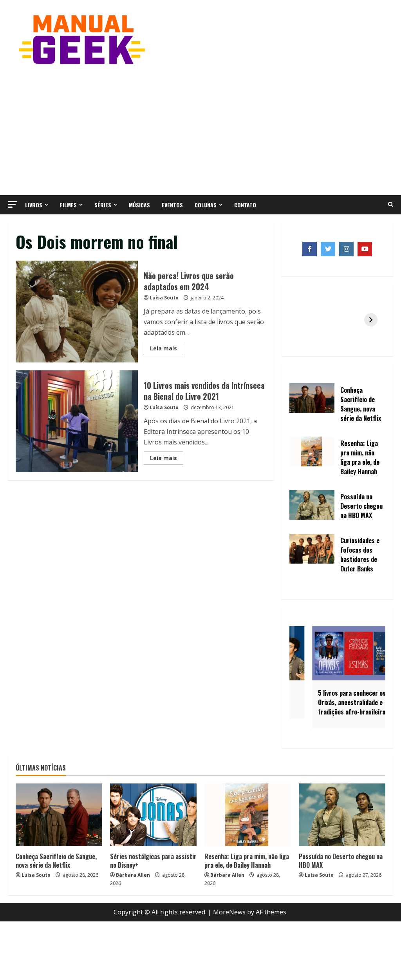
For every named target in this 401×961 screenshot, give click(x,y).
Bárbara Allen (133, 875)
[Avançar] (371, 319)
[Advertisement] (200, 128)
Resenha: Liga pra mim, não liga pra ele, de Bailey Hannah (246, 861)
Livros (33, 205)
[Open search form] (390, 204)
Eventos (172, 205)
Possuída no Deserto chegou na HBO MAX (341, 861)
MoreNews (229, 912)
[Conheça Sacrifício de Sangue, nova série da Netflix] (59, 814)
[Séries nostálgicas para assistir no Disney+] (153, 814)
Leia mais (166, 349)
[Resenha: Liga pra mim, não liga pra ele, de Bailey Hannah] (247, 814)
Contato (245, 205)
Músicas (139, 205)
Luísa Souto (164, 297)
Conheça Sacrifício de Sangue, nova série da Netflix (56, 861)
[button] (12, 204)
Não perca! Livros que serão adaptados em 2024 (77, 312)
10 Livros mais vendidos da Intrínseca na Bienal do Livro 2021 (77, 421)
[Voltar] (304, 319)
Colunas (206, 205)
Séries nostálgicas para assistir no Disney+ (153, 861)
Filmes (68, 205)
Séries (102, 205)
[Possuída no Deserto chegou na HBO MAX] (342, 814)
